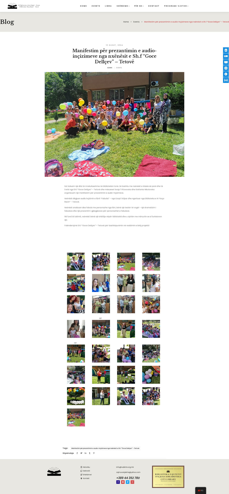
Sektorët (86, 471)
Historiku (86, 467)
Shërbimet (87, 474)
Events (119, 68)
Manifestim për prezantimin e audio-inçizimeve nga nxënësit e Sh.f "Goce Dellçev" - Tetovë (105, 448)
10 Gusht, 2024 (114, 45)
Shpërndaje (68, 453)
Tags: (65, 448)
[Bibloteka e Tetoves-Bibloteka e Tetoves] (24, 6)
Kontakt (86, 478)
